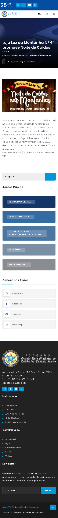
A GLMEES (10, 409)
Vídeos (8, 456)
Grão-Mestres (12, 418)
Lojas (7, 443)
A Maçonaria (11, 405)
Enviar (48, 490)
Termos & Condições (12, 512)
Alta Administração (14, 414)
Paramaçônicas (13, 447)
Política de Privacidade (33, 512)
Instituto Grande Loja (15, 422)
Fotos (8, 452)
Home (6, 52)
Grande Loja (11, 439)
